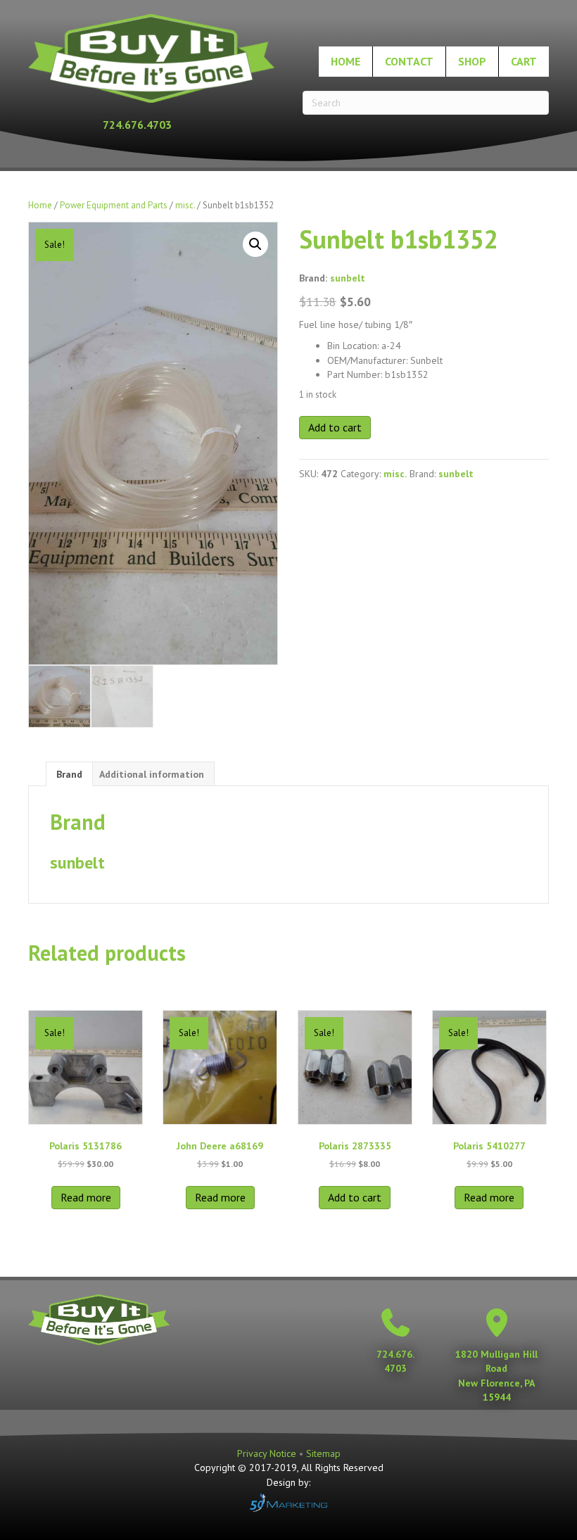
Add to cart (335, 427)
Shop (472, 61)
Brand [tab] (69, 774)
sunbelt (347, 278)
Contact (409, 61)
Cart (524, 61)
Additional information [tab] (151, 774)
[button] (255, 244)
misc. (185, 205)
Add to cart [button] (354, 1197)
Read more (86, 1197)
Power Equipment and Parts (113, 205)
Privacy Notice (268, 1453)
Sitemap (323, 1453)
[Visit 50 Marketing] (288, 1502)
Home (345, 61)
